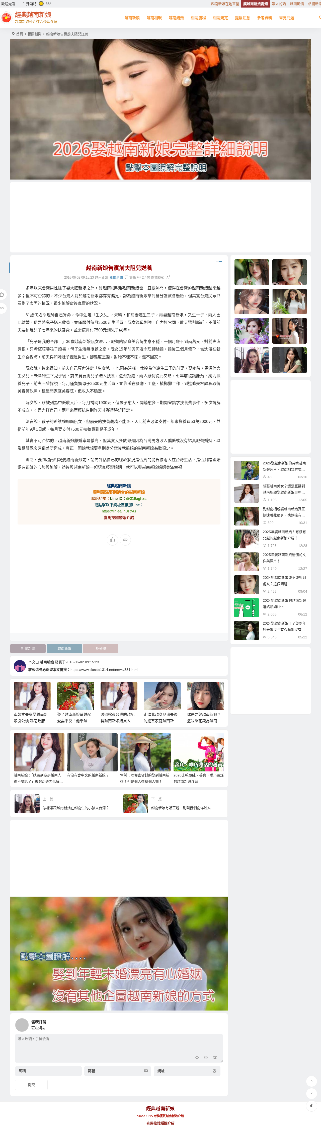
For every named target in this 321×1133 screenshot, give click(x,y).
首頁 (19, 34)
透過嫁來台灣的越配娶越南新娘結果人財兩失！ (117, 720)
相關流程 (198, 18)
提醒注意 (242, 18)
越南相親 (154, 18)
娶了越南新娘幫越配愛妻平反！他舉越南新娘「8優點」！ (74, 720)
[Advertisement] (160, 217)
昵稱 (22, 1071)
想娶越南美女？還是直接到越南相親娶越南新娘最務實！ (284, 492)
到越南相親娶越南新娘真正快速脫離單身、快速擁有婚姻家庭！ (284, 515)
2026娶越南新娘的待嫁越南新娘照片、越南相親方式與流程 (284, 469)
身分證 (101, 648)
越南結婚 (176, 18)
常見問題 (286, 18)
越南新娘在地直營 (225, 4)
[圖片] (215, 1058)
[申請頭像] (218, 1023)
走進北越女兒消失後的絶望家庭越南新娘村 (161, 720)
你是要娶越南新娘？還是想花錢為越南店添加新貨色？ (204, 720)
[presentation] (195, 690)
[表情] (206, 1058)
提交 (31, 1085)
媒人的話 (279, 4)
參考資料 (264, 18)
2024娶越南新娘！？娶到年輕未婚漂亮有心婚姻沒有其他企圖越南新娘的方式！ (284, 629)
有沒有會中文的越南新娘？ (88, 775)
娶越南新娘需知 (255, 4)
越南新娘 (132, 18)
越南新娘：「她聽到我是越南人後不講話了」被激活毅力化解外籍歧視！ (38, 781)
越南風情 (297, 4)
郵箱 (91, 1071)
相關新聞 (35, 34)
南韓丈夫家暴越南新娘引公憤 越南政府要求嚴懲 (31, 720)
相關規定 (220, 18)
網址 (161, 1071)
